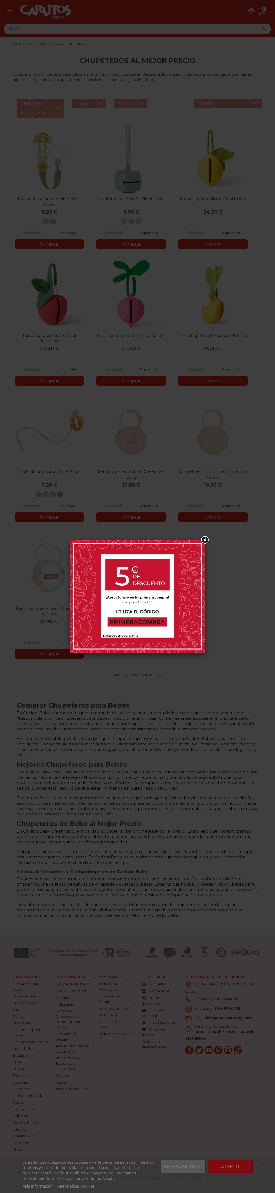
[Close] (204, 540)
